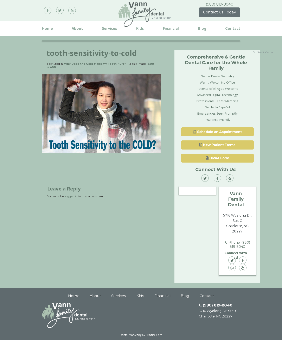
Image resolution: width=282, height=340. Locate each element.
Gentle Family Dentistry (217, 76)
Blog (202, 28)
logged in (71, 196)
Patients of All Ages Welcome (217, 88)
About (77, 28)
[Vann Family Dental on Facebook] (47, 10)
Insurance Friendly (217, 119)
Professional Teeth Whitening (217, 101)
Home (47, 28)
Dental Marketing (130, 335)
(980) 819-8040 (219, 4)
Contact (232, 28)
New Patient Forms (218, 145)
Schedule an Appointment (219, 132)
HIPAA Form (219, 158)
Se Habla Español (217, 107)
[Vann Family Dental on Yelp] (72, 10)
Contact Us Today (219, 12)
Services (109, 28)
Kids (140, 28)
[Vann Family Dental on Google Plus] (232, 267)
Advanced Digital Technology (217, 95)
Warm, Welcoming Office (217, 82)
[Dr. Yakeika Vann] (64, 327)
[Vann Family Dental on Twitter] (60, 10)
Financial (171, 28)
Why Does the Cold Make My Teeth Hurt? (95, 63)
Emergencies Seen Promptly (217, 113)
